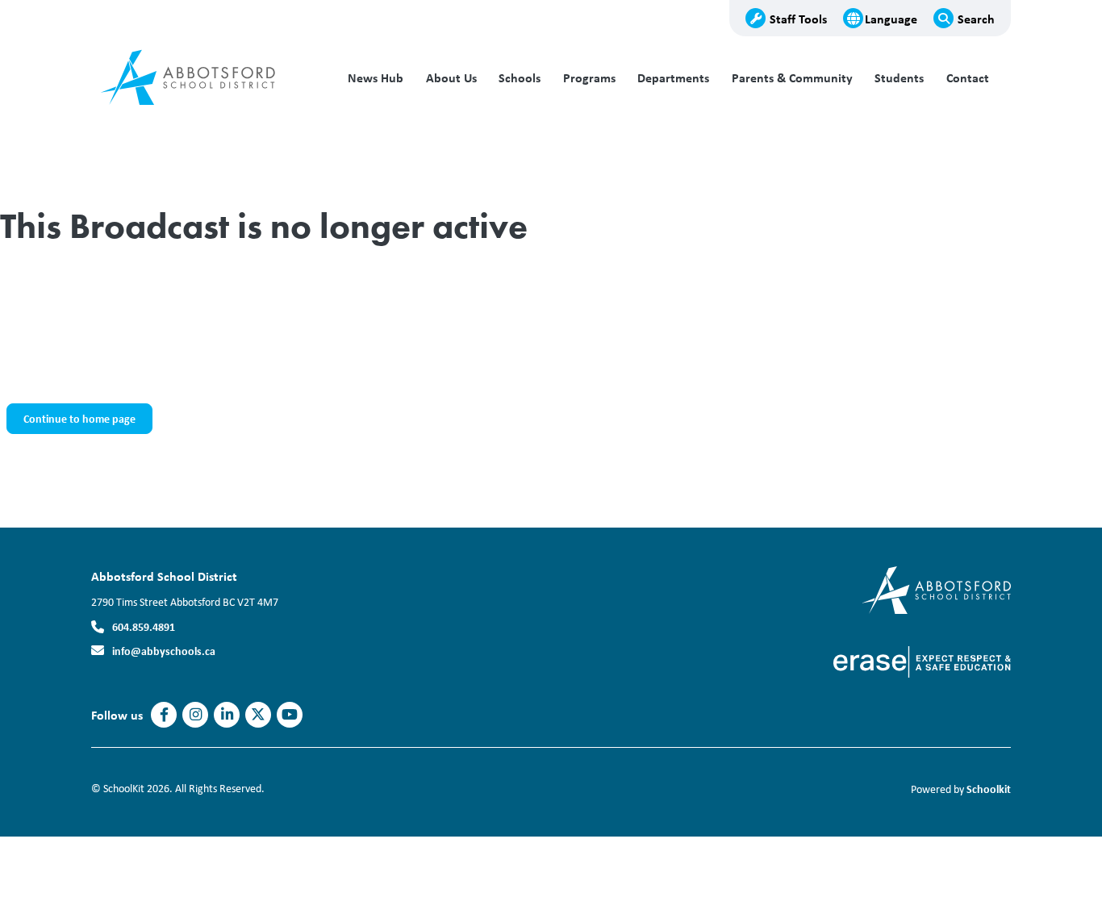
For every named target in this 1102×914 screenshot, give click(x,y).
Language (891, 18)
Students (899, 78)
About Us (451, 78)
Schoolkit (988, 788)
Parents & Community (792, 78)
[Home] (200, 78)
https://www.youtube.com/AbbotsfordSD (290, 714)
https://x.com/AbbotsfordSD (258, 714)
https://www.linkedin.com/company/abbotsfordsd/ (227, 714)
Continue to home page (79, 418)
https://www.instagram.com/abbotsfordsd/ (196, 714)
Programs (589, 78)
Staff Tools (798, 18)
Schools (520, 78)
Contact (967, 78)
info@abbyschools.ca (163, 650)
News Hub (375, 78)
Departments (673, 78)
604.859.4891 (143, 626)
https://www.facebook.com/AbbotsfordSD (164, 714)
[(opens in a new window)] (936, 588)
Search (976, 18)
